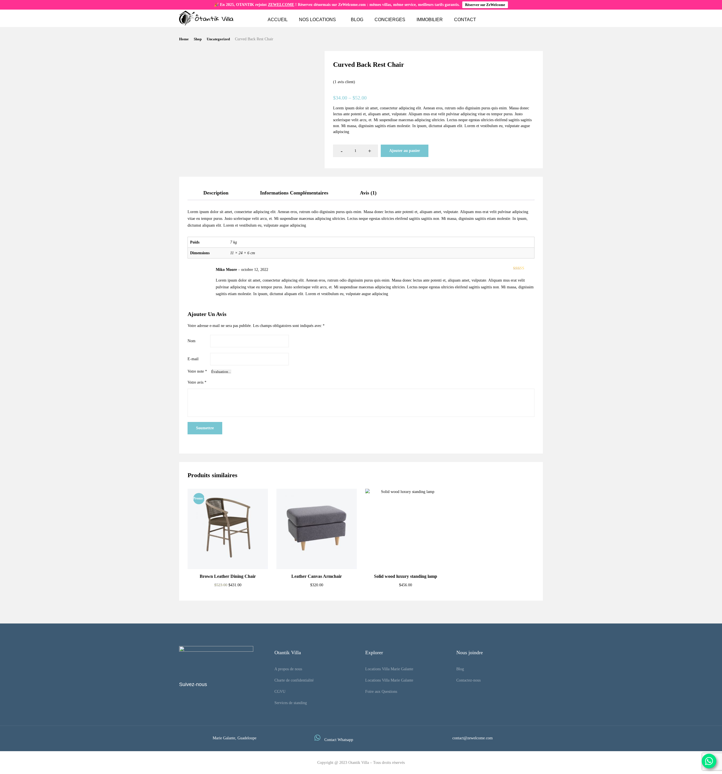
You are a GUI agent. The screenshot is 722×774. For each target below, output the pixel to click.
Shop (198, 39)
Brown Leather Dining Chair (228, 576)
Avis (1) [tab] (368, 193)
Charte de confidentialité (294, 680)
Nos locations (317, 19)
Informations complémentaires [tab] (294, 193)
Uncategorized (218, 39)
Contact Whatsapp (338, 740)
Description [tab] (215, 193)
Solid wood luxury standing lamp (405, 576)
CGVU (279, 691)
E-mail (193, 359)
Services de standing (290, 703)
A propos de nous (288, 669)
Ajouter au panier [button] (227, 556)
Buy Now (405, 556)
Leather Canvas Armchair (316, 576)
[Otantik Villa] (206, 18)
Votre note (197, 371)
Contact (465, 19)
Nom (191, 341)
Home (184, 39)
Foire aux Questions (381, 691)
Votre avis (197, 382)
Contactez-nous (468, 680)
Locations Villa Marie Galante (389, 669)
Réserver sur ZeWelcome (485, 5)
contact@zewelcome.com (472, 738)
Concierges (390, 19)
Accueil (278, 19)
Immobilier (430, 19)
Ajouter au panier (404, 151)
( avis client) (344, 82)
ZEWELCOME (281, 5)
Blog (357, 19)
